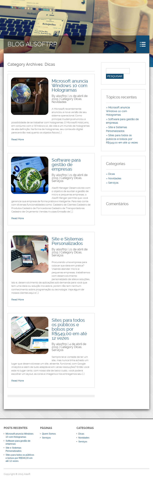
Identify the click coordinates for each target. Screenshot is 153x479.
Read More (17, 139)
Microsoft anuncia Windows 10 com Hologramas (70, 85)
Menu (142, 44)
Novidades (59, 102)
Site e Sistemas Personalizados (67, 241)
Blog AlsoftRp (32, 44)
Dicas (78, 99)
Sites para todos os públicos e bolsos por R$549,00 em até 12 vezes (69, 329)
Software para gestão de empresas (66, 164)
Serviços (57, 181)
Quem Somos (49, 433)
